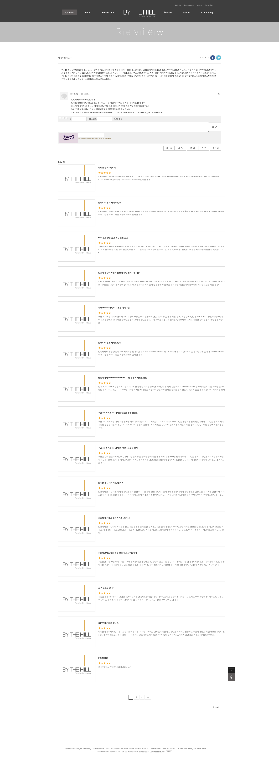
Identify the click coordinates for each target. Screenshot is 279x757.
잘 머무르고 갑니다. (106, 588)
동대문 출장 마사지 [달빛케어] (111, 483)
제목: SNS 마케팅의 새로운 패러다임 (114, 308)
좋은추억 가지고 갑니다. (108, 623)
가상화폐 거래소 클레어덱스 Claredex (114, 518)
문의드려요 (103, 658)
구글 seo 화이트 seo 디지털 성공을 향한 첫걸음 (118, 413)
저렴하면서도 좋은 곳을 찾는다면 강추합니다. (117, 553)
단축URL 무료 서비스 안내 (109, 202)
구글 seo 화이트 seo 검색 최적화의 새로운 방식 (118, 448)
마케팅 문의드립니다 (107, 167)
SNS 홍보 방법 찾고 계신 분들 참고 (113, 238)
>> (148, 697)
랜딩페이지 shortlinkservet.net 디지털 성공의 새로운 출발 (122, 378)
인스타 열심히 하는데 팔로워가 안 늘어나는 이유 (119, 273)
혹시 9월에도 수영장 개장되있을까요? (114, 667)
